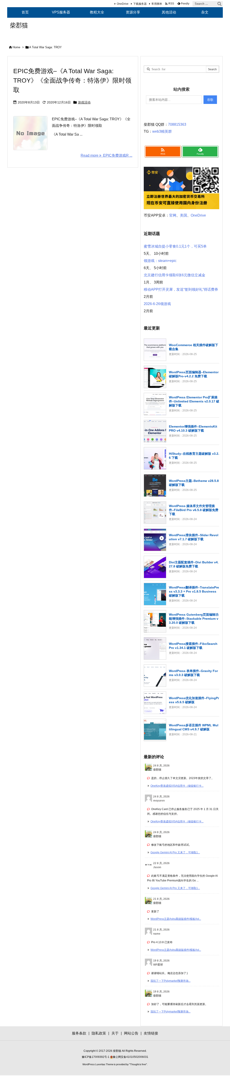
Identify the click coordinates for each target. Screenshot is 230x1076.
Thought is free (138, 1064)
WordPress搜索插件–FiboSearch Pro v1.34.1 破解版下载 (193, 646)
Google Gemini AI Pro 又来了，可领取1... (175, 852)
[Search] (219, 4)
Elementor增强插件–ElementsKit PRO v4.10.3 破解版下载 (193, 428)
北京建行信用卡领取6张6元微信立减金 (174, 275)
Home (16, 47)
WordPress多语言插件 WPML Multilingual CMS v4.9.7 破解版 (193, 727)
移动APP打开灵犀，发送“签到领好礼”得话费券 (181, 289)
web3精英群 (162, 131)
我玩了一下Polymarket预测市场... (170, 980)
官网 (172, 215)
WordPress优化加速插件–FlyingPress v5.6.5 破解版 (194, 700)
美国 (183, 215)
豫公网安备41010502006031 (130, 1056)
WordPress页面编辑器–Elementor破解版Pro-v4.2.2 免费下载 (194, 374)
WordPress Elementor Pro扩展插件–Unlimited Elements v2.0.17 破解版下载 (194, 401)
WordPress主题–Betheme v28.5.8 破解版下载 (194, 483)
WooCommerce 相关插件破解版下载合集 (193, 347)
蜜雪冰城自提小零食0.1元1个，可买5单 (175, 246)
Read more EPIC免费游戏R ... (106, 155)
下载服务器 (140, 3)
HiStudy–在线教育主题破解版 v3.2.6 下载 (194, 455)
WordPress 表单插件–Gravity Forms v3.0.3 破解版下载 (193, 673)
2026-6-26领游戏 (157, 304)
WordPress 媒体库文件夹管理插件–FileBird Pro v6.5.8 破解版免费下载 (193, 510)
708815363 (177, 124)
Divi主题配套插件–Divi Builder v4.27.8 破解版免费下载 (194, 564)
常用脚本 (156, 3)
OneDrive (122, 3)
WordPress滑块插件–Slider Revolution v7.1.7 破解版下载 (193, 537)
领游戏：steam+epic (160, 261)
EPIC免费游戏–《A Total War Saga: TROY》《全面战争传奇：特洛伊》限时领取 (72, 80)
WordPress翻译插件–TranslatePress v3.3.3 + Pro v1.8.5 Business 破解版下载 (194, 591)
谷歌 (210, 99)
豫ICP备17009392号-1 (96, 1056)
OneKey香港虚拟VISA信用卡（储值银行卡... (176, 785)
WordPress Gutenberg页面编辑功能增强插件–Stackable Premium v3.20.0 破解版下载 (194, 618)
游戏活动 (84, 102)
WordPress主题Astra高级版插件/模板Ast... (175, 918)
